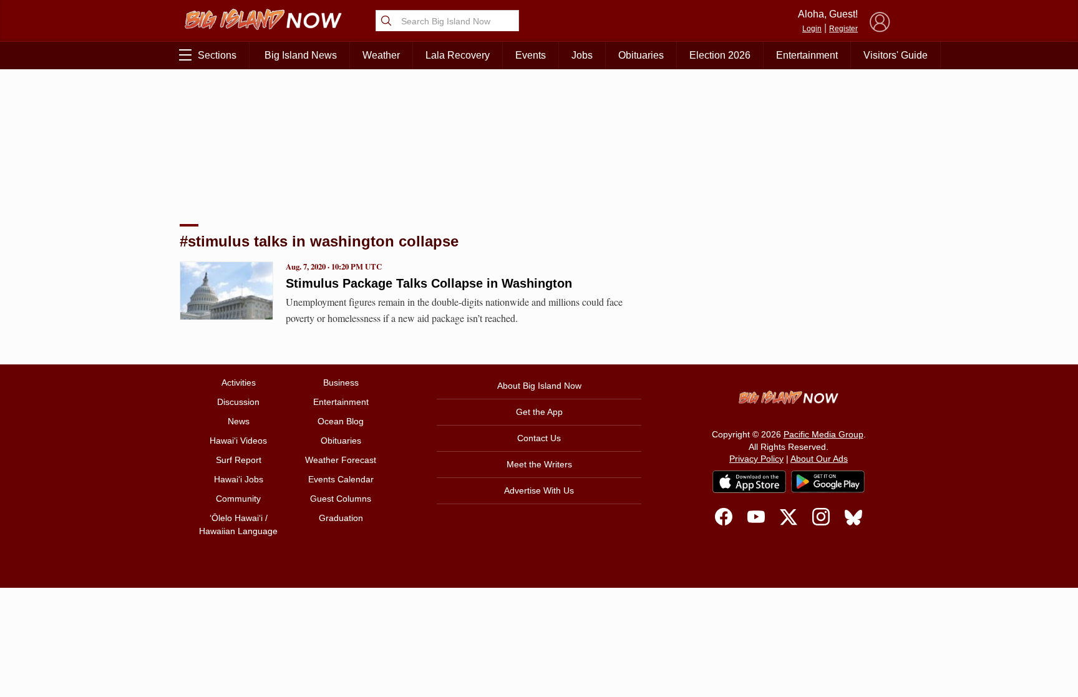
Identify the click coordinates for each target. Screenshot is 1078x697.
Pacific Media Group (823, 434)
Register (843, 28)
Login (812, 28)
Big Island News (301, 55)
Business (341, 382)
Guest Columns (340, 499)
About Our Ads (819, 459)
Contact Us (539, 438)
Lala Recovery (457, 55)
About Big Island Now (539, 386)
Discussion (238, 402)
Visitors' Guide (895, 55)
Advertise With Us (539, 490)
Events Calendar (341, 479)
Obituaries (641, 55)
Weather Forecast (340, 460)
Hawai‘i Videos (238, 441)
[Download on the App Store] (749, 481)
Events (530, 55)
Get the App (539, 412)
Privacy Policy (756, 459)
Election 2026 (719, 55)
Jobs (582, 55)
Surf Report (238, 460)
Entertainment (807, 55)
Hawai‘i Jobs (238, 479)
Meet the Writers (539, 464)
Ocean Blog (341, 421)
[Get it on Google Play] (828, 481)
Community (238, 499)
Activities (238, 382)
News (239, 421)
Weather (381, 55)
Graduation (341, 518)
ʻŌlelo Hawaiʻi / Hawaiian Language (238, 524)
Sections (217, 55)
